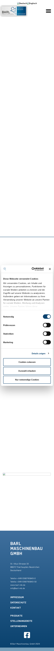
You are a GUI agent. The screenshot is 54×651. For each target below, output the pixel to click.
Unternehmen (18, 626)
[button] (48, 11)
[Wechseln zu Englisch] (32, 3)
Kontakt (15, 607)
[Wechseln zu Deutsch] (22, 3)
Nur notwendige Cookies (27, 379)
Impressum (17, 597)
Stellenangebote (21, 621)
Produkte (16, 615)
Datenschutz (18, 602)
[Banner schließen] (50, 269)
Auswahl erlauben (27, 371)
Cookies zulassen (27, 362)
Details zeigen (38, 353)
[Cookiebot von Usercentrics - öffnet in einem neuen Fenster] (33, 269)
